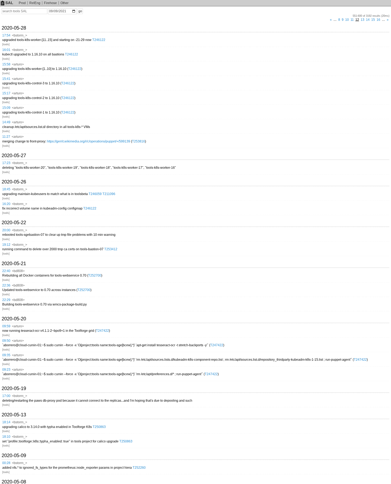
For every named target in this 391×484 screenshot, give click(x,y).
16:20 (6, 204)
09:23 (6, 369)
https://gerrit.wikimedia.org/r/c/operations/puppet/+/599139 (88, 141)
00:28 (6, 463)
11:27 (6, 136)
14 (368, 19)
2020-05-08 (14, 481)
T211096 (108, 194)
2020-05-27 (14, 155)
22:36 (6, 285)
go (80, 11)
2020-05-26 (14, 181)
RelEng (34, 3)
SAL (9, 3)
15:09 (6, 107)
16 (378, 19)
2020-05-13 (14, 414)
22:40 (6, 271)
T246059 (95, 194)
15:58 (6, 64)
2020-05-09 (14, 455)
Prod (22, 3)
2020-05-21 (14, 263)
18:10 (6, 436)
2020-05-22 (14, 222)
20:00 (6, 230)
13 (362, 19)
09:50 (6, 340)
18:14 (6, 422)
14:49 (6, 122)
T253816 (138, 141)
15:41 (6, 78)
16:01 (6, 50)
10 (347, 19)
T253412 (110, 249)
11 (352, 19)
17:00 (6, 396)
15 (373, 19)
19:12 (6, 244)
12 (357, 19)
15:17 (6, 93)
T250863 (99, 427)
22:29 (6, 300)
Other (64, 3)
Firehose (50, 3)
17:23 (6, 163)
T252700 (94, 275)
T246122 (98, 40)
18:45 (6, 189)
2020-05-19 (14, 388)
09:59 (6, 326)
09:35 (6, 355)
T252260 (139, 467)
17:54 (6, 35)
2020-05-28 (14, 28)
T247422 (102, 330)
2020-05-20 (14, 318)
